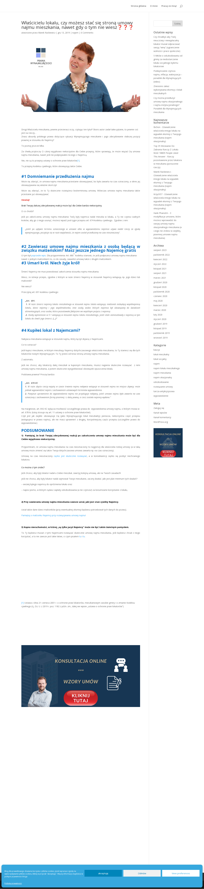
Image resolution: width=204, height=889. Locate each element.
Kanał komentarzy (162, 417)
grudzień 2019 (160, 323)
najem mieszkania (162, 372)
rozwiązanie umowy (163, 386)
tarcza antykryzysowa (164, 391)
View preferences (181, 873)
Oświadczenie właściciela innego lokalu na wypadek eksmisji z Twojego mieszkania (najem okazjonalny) (167, 134)
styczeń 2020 (160, 319)
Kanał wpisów (160, 412)
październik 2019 (162, 333)
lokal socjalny (160, 359)
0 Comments (87, 32)
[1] (78, 160)
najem (75, 32)
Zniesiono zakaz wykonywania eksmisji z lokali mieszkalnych (168, 90)
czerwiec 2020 (160, 296)
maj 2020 (158, 300)
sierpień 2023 (160, 250)
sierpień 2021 (160, 273)
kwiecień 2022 (160, 259)
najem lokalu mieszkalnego (167, 368)
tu (80, 536)
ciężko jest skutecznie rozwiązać (70, 456)
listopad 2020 (160, 287)
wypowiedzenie (161, 395)
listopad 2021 (160, 268)
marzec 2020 (160, 310)
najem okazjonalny (163, 377)
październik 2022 (162, 254)
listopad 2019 (160, 328)
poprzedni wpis (38, 255)
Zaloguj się (159, 408)
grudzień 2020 (160, 282)
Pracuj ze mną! (169, 6)
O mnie (154, 6)
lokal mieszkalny (161, 354)
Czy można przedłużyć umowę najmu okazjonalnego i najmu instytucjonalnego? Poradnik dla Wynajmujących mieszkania (168, 105)
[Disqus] (80, 745)
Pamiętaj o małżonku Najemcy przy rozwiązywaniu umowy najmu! (53, 515)
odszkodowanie (161, 382)
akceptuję (103, 873)
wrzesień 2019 (161, 337)
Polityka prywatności (13, 883)
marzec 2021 (160, 277)
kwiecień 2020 (160, 305)
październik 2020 (162, 291)
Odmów (142, 873)
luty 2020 (158, 314)
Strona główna (138, 6)
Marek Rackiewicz (46, 32)
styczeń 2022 (160, 264)
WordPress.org (161, 422)
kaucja (157, 349)
